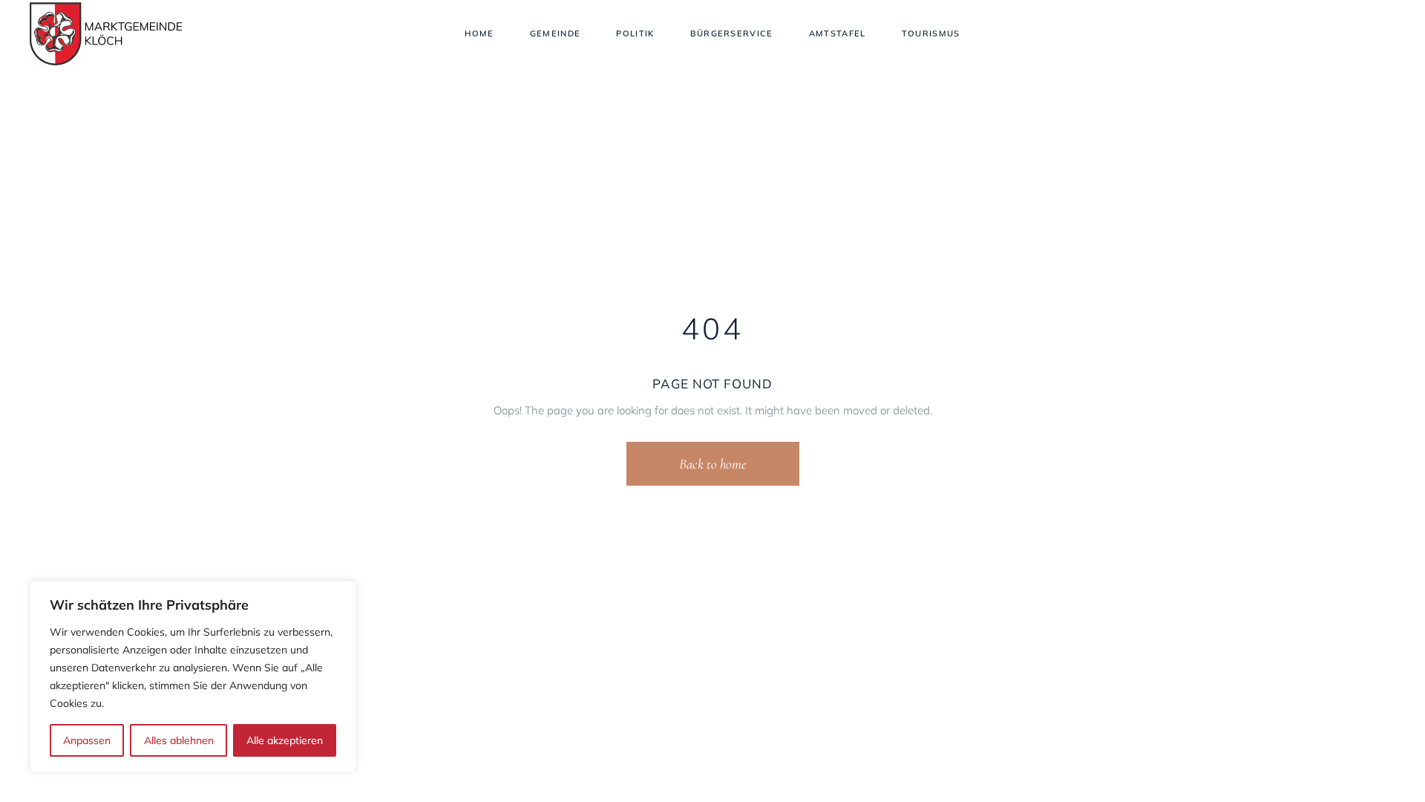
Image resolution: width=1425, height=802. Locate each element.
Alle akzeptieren (284, 740)
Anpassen (87, 740)
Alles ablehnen (179, 740)
